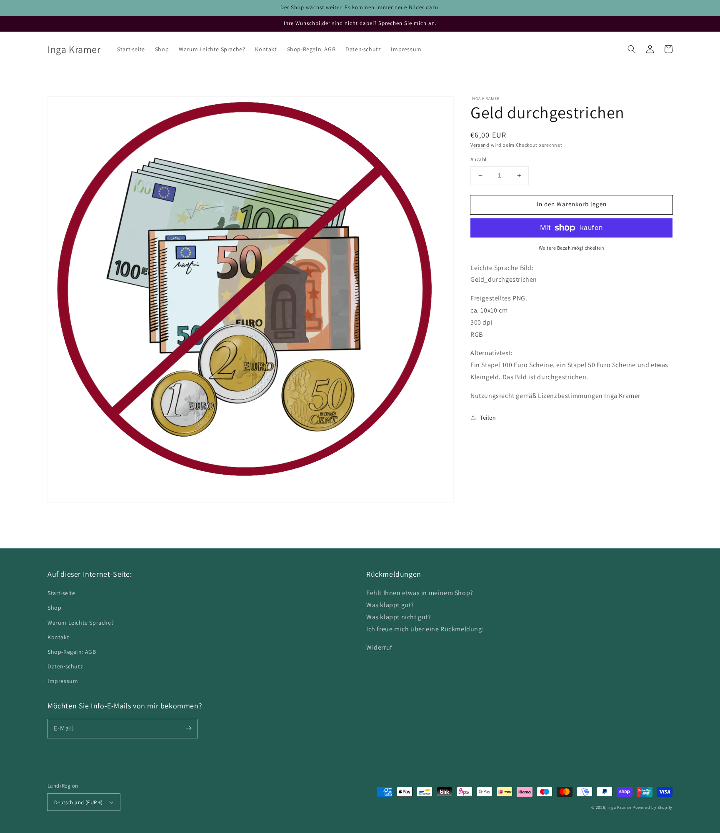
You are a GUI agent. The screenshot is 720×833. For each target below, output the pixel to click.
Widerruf (379, 647)
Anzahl (478, 159)
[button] (631, 49)
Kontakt (58, 637)
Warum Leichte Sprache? (81, 622)
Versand (480, 145)
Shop (54, 607)
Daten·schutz (65, 666)
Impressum (63, 681)
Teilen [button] (488, 417)
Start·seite (61, 593)
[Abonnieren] (188, 728)
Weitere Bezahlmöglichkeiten (572, 248)
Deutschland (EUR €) (78, 802)
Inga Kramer (620, 807)
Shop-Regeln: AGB (72, 651)
